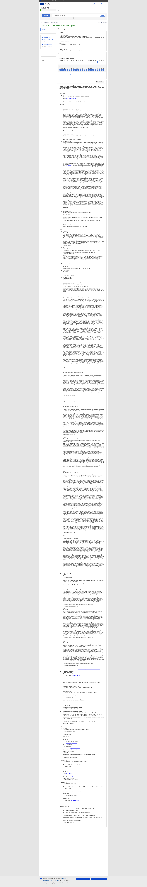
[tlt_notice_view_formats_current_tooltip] (103, 81)
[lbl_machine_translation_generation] (70, 74)
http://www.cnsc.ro (74, 776)
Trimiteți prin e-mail (48, 44)
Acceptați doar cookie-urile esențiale (98, 879)
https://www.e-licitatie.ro (75, 675)
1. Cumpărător (45, 52)
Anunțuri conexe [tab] (44, 32)
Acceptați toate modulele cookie (82, 879)
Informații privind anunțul (47, 63)
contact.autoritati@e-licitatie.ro (71, 796)
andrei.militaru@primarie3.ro (68, 45)
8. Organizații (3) (45, 60)
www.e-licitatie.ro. (69, 165)
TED (41, 22)
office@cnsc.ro (69, 773)
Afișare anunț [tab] (43, 29)
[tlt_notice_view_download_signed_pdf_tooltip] (97, 62)
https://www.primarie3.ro (75, 748)
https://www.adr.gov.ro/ (75, 800)
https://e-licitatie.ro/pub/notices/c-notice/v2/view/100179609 (89, 669)
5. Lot (43, 57)
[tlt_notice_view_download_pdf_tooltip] (60, 70)
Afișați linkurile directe (48, 39)
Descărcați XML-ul (48, 37)
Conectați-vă (96, 3)
